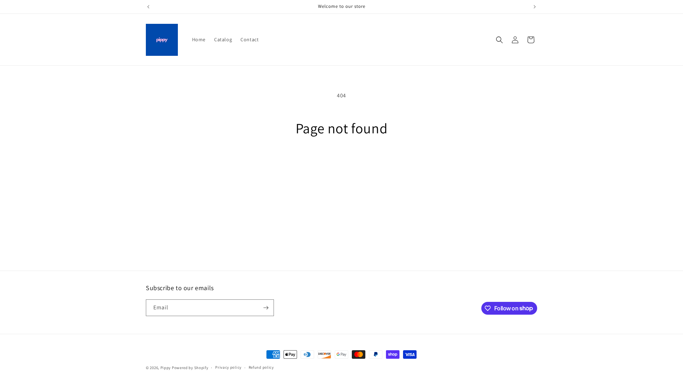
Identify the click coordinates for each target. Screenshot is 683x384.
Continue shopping (342, 163)
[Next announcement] (534, 7)
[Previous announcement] (148, 7)
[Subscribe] (266, 307)
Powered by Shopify (190, 367)
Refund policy (261, 367)
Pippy (165, 367)
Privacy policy (228, 367)
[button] (499, 40)
